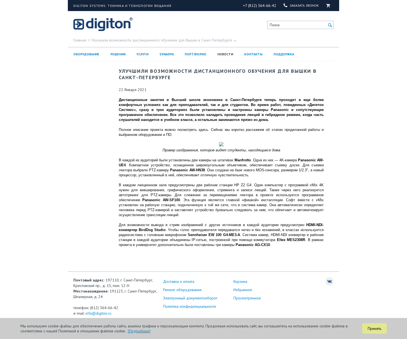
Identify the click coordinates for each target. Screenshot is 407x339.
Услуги (142, 54)
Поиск (275, 24)
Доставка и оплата (178, 281)
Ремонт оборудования (182, 289)
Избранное (242, 289)
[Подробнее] (139, 330)
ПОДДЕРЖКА (284, 54)
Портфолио (195, 54)
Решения (117, 54)
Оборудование (86, 54)
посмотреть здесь (192, 130)
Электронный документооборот (190, 298)
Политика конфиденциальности (189, 306)
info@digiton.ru (98, 313)
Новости (225, 54)
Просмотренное (247, 298)
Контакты (253, 54)
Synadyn (166, 54)
